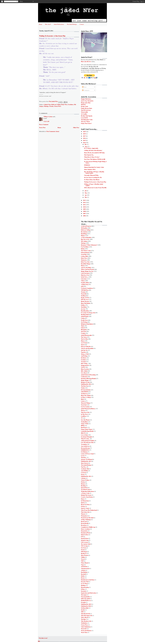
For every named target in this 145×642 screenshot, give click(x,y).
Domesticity (84, 531)
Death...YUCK (85, 297)
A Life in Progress (86, 226)
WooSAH (83, 294)
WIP (82, 561)
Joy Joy (83, 309)
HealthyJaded (85, 314)
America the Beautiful (87, 348)
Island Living (84, 540)
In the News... (84, 277)
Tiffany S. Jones (48, 116)
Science (83, 506)
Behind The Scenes (86, 495)
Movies (83, 410)
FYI (82, 536)
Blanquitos (84, 329)
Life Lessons (84, 542)
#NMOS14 (87, 165)
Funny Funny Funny (86, 429)
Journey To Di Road (86, 459)
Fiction (83, 482)
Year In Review (85, 446)
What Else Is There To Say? (92, 157)
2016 (84, 138)
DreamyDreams (85, 448)
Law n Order (84, 435)
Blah (82, 399)
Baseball (83, 574)
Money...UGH (84, 354)
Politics (83, 305)
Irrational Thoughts (86, 437)
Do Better (83, 358)
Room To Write (85, 504)
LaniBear (83, 416)
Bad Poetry (84, 427)
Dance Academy (85, 529)
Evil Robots (84, 452)
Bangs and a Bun (85, 103)
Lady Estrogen (85, 273)
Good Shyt (84, 254)
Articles (83, 570)
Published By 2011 (86, 476)
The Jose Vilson (85, 121)
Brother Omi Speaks (86, 116)
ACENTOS (84, 566)
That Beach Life (85, 613)
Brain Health (84, 523)
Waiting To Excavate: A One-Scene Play (95, 182)
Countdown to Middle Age (88, 527)
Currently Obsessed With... (91, 175)
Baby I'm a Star (85, 262)
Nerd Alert (84, 405)
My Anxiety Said (85, 544)
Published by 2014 (86, 606)
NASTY (83, 367)
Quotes (83, 503)
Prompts (83, 602)
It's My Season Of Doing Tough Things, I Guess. (95, 162)
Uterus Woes (57, 106)
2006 (84, 216)
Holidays (83, 585)
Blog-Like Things (86, 395)
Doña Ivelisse (84, 534)
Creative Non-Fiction (87, 497)
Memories (84, 260)
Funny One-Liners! (86, 123)
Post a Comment (43, 124)
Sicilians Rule (85, 608)
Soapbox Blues (85, 282)
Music (82, 326)
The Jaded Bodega (72, 24)
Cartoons (83, 472)
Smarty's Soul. (85, 508)
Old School (84, 551)
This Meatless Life (86, 621)
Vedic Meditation (85, 627)
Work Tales (84, 632)
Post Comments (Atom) (52, 131)
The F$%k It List (86, 110)
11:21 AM (46, 121)
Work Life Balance (86, 630)
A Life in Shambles (86, 237)
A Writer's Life (85, 493)
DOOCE (83, 104)
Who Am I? (48, 24)
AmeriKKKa (84, 471)
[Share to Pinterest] (67, 102)
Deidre (83, 576)
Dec (86, 144)
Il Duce (83, 589)
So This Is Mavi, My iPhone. (92, 179)
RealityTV (84, 553)
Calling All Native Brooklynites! (93, 150)
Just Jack (83, 331)
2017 (84, 136)
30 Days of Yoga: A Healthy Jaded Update (93, 184)
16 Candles (84, 114)
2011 (84, 205)
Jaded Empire (85, 316)
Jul (86, 191)
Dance (82, 499)
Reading (83, 486)
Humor (83, 235)
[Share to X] (63, 102)
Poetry (83, 474)
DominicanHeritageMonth (88, 378)
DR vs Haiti (84, 371)
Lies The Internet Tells (87, 442)
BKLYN (83, 433)
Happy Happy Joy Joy (87, 271)
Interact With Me (86, 346)
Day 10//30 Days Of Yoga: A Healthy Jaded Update (94, 172)
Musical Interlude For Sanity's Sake (94, 167)
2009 (84, 209)
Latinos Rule (84, 256)
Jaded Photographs (86, 335)
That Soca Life (85, 412)
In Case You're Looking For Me (93, 177)
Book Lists (84, 521)
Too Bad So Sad (85, 489)
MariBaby (84, 307)
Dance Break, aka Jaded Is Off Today (94, 153)
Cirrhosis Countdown (87, 288)
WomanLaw (84, 516)
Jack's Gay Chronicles (87, 101)
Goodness (70, 104)
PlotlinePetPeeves (86, 600)
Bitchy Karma (85, 301)
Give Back (84, 373)
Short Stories (84, 463)
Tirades (51, 106)
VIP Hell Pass (85, 290)
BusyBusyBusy (85, 311)
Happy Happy (85, 380)
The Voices (84, 337)
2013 (84, 200)
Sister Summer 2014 (89, 169)
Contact (82, 24)
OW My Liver (85, 299)
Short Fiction (84, 555)
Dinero (83, 341)
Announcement (85, 568)
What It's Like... (85, 439)
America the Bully (86, 267)
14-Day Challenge (86, 519)
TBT (82, 612)
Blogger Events (85, 382)
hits (39, 641)
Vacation (83, 361)
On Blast (83, 296)
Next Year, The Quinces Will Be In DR (94, 159)
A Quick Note (47, 104)
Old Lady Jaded (85, 598)
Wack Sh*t (84, 629)
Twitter (83, 388)
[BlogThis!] (61, 102)
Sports (83, 345)
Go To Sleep (84, 583)
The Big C (84, 619)
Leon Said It (84, 118)
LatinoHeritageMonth (87, 431)
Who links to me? (43, 638)
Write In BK (84, 112)
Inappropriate (85, 365)
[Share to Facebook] (65, 102)
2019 (84, 134)
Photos (83, 266)
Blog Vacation (85, 369)
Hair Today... (84, 363)
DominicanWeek (85, 533)
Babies (83, 249)
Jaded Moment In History (88, 408)
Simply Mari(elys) (86, 99)
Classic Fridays (85, 480)
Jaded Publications (59, 24)
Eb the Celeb (84, 106)
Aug (86, 146)
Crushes (83, 333)
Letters (83, 401)
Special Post (84, 487)
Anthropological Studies (87, 440)
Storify (83, 610)
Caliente (83, 478)
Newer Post (42, 127)
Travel (83, 559)
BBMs (82, 425)
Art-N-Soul (84, 343)
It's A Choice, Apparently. (91, 148)
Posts (84, 87)
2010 (84, 207)
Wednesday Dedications (87, 491)
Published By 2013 (86, 461)
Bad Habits (84, 572)
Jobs (82, 286)
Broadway (84, 525)
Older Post (76, 127)
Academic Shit (85, 469)
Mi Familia (84, 228)
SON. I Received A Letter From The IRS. (95, 187)
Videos (83, 281)
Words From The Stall (87, 518)
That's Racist (84, 617)
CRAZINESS (84, 392)
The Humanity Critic (87, 119)
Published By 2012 (86, 384)
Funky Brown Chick (86, 108)
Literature (84, 279)
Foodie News (84, 320)
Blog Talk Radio (85, 303)
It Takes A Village (86, 397)
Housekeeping (85, 587)
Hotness (83, 484)
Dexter (83, 578)
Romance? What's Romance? (89, 245)
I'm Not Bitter (85, 247)
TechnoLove (84, 393)
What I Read (84, 563)
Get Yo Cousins (85, 407)
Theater (83, 514)
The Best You (84, 386)
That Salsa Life (85, 512)
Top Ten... (83, 467)
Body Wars (64, 104)
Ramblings (84, 234)
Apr (86, 195)
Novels (83, 550)
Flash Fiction (84, 538)
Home (40, 24)
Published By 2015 (86, 604)
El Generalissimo (86, 390)
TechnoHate (84, 422)
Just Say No (84, 350)
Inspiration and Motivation (88, 593)
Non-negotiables (85, 597)
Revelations (84, 232)
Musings (46, 106)
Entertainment (85, 252)
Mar (86, 197)
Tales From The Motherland (89, 510)
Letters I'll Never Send (87, 454)
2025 (84, 131)
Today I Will (84, 424)
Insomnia (83, 591)
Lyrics (83, 455)
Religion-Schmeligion (87, 324)
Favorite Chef (84, 582)
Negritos (83, 352)
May (86, 193)
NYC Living (84, 546)
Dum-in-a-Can (85, 275)
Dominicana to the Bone (87, 580)
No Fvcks (83, 548)
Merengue (84, 595)
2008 (84, 211)
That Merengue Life (86, 615)
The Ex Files (84, 339)
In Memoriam (85, 501)
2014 (84, 142)
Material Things (85, 403)
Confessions (84, 376)
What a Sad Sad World (87, 269)
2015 (84, 140)
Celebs (83, 318)
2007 (84, 213)
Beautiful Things (85, 264)
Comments (86, 90)
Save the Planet (85, 420)
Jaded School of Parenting (88, 375)
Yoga (82, 565)
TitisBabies (84, 623)
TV (82, 418)
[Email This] (59, 102)
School (83, 328)
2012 (84, 202)
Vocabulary (84, 444)
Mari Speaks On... (89, 155)
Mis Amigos (84, 241)
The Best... (84, 457)
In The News (84, 414)
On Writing (84, 322)
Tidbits (83, 557)
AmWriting (84, 356)
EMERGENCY (85, 450)
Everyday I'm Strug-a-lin (88, 313)
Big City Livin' (85, 239)
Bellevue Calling (56, 104)
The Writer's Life (86, 250)
